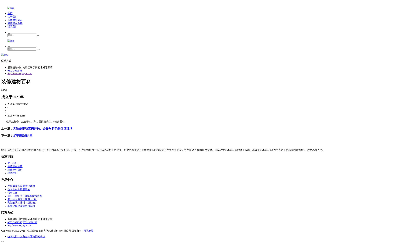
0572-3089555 (15, 70)
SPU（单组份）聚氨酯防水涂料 (25, 196)
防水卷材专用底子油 (19, 189)
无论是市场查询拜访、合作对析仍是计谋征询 (42, 128)
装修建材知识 (15, 20)
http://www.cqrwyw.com (20, 73)
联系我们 (13, 26)
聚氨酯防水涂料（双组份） (23, 202)
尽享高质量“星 (22, 135)
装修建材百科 (15, 23)
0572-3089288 (30, 222)
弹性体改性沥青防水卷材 (21, 186)
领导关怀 (13, 192)
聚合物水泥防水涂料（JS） (22, 199)
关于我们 (13, 16)
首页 (10, 13)
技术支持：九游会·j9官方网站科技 (26, 236)
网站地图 (88, 230)
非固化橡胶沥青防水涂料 (21, 206)
